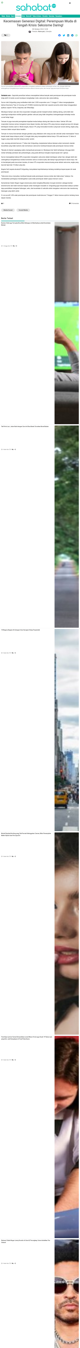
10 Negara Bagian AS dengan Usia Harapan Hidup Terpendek (20, 630)
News (3, 16)
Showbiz (45, 16)
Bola (23, 16)
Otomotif (29, 16)
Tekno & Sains (36, 16)
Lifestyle (18, 16)
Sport (13, 16)
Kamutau (51, 16)
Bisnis (8, 16)
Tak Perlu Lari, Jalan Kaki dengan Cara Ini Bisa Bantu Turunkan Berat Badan (25, 426)
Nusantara (58, 16)
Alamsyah (41, 31)
